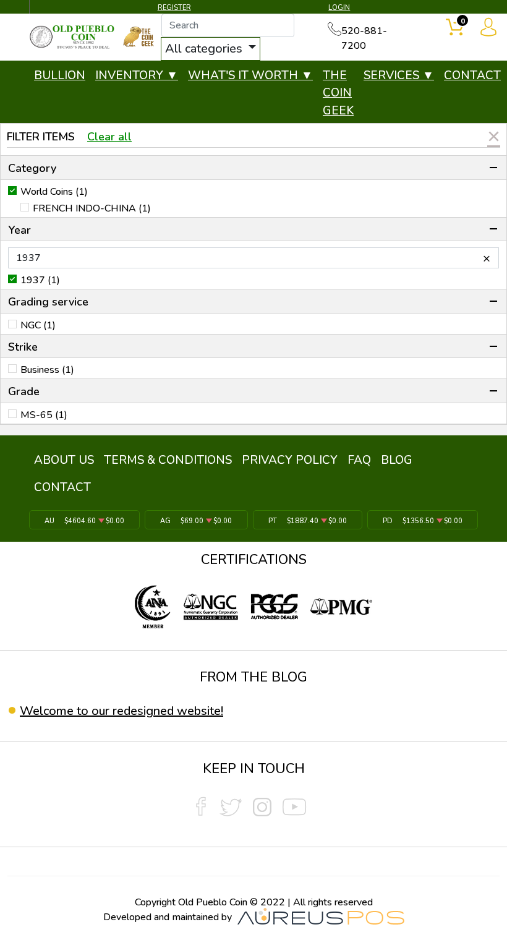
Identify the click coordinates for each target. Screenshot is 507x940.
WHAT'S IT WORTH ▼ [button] (250, 75)
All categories (205, 48)
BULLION (59, 75)
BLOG (396, 460)
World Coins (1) (54, 192)
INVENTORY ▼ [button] (136, 75)
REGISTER (174, 7)
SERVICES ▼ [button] (399, 75)
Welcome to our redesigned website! (121, 711)
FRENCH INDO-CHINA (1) (92, 208)
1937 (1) (40, 280)
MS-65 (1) (43, 415)
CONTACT (472, 75)
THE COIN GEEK (338, 93)
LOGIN (339, 7)
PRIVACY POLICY (290, 460)
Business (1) (47, 370)
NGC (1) (38, 325)
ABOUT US (64, 460)
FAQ (359, 460)
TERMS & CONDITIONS (168, 460)
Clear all (109, 136)
